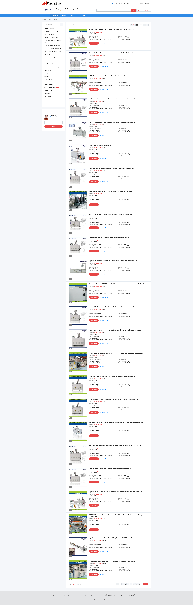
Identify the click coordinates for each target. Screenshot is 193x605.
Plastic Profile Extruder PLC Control (100, 145)
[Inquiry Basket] (133, 3)
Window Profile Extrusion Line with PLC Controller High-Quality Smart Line (111, 29)
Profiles (46, 73)
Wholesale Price (98, 594)
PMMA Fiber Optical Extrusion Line (52, 51)
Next (145, 584)
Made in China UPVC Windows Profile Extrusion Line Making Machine (110, 468)
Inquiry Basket (105, 43)
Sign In (112, 3)
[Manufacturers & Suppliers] (52, 3)
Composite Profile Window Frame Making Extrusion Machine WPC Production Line (114, 53)
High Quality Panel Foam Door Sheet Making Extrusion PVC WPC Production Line (113, 538)
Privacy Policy (119, 599)
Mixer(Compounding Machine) (51, 67)
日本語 (110, 595)
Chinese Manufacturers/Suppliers (78, 594)
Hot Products (59, 594)
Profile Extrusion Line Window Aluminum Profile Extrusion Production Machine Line (114, 99)
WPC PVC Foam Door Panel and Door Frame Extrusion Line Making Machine (112, 561)
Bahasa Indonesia (136, 595)
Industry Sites (106, 594)
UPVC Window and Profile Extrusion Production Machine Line (107, 76)
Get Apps (139, 3)
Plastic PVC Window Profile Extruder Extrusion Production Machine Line (111, 214)
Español (63, 595)
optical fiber (47, 76)
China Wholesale (90, 594)
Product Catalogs (50, 104)
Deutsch (91, 595)
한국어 (106, 595)
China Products (67, 594)
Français (74, 595)
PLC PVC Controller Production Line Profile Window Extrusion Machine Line (112, 122)
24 (73, 584)
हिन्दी (114, 595)
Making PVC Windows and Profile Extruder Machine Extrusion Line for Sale (111, 307)
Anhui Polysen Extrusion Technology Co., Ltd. (66, 9)
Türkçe (123, 595)
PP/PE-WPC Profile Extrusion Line (52, 45)
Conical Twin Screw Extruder (51, 31)
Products (55, 15)
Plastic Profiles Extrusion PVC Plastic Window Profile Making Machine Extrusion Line (115, 330)
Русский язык (81, 595)
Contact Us (82, 15)
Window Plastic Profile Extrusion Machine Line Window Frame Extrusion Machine (113, 399)
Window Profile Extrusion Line (51, 37)
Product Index (122, 594)
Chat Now (54, 116)
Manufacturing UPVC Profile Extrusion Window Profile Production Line (110, 191)
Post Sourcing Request (144, 10)
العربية (102, 595)
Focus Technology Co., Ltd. (86, 599)
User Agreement (105, 599)
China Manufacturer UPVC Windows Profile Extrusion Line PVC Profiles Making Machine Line (117, 284)
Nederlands (97, 595)
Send (53, 126)
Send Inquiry (94, 43)
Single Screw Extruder (49, 34)
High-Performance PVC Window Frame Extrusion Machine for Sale (109, 237)
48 (80, 584)
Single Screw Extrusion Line (50, 61)
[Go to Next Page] (147, 25)
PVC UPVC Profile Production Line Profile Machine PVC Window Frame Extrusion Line (115, 445)
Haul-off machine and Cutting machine (53, 57)
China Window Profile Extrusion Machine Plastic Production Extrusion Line (111, 168)
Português (69, 595)
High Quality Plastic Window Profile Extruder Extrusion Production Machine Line (113, 261)
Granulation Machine (49, 64)
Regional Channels (114, 594)
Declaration (112, 599)
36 (77, 584)
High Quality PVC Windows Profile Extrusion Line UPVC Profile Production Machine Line (116, 492)
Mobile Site (129, 594)
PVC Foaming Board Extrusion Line (52, 48)
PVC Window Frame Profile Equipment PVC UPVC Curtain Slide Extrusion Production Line (116, 353)
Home (45, 15)
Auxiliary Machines (48, 79)
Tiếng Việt (129, 595)
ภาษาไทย (119, 595)
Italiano (86, 595)
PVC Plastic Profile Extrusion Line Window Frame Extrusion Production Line (112, 376)
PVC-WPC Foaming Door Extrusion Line (52, 41)
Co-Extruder (47, 54)
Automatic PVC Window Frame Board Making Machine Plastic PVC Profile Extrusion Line (116, 422)
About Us (64, 15)
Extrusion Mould (48, 70)
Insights (134, 594)
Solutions (73, 15)
